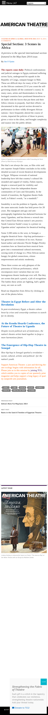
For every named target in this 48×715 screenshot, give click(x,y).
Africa (6, 387)
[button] (4, 3)
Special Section (19, 390)
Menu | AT (11, 3)
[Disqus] (24, 452)
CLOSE (44, 682)
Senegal (6, 390)
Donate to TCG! (21, 707)
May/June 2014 (30, 39)
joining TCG (36, 370)
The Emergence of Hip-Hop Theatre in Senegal (23, 346)
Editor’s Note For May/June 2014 (14, 402)
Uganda (32, 390)
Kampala (40, 387)
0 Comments (6, 41)
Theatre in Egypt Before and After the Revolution (23, 303)
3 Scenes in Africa (8, 39)
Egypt (31, 387)
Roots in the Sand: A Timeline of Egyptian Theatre (21, 411)
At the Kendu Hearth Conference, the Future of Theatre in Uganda (23, 325)
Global (20, 39)
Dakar (22, 387)
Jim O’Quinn (9, 62)
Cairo (14, 387)
